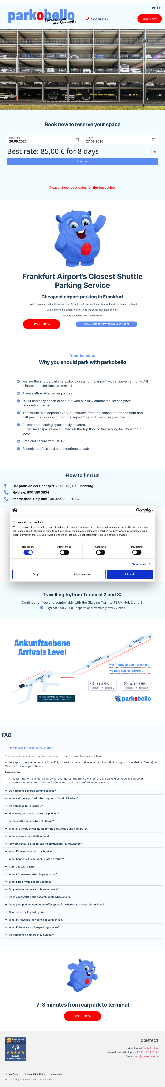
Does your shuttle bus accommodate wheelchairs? (40, 896)
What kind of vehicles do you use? (30, 881)
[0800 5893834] (87, 18)
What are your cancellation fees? (29, 836)
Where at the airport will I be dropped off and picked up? (43, 798)
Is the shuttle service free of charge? (31, 821)
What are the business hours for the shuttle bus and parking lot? (49, 828)
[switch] (64, 552)
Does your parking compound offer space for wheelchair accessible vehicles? (56, 904)
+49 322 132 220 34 (146, 1052)
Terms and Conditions (34, 1074)
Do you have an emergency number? (31, 934)
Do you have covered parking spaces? (32, 790)
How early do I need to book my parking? (34, 813)
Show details (139, 564)
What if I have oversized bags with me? (33, 874)
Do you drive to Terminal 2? (26, 805)
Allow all (130, 574)
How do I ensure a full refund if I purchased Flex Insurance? (45, 843)
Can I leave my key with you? (26, 912)
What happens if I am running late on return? (36, 859)
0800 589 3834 (149, 1048)
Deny (35, 574)
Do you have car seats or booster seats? (34, 889)
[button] (4, 70)
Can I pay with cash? (21, 866)
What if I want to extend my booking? (32, 851)
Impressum (56, 1074)
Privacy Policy (11, 1074)
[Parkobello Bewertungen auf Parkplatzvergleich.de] (15, 1060)
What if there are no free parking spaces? (34, 927)
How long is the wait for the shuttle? (31, 748)
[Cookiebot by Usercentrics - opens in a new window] (138, 510)
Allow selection (82, 574)
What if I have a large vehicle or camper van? (36, 919)
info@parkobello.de (147, 1056)
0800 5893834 (100, 19)
